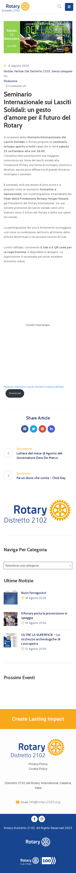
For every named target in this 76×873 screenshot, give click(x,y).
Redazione (10, 81)
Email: (40, 802)
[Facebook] (24, 429)
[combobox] (38, 565)
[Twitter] (33, 429)
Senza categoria (62, 71)
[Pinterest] (42, 429)
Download (15, 393)
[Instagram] (42, 819)
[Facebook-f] (34, 819)
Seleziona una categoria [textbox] (22, 565)
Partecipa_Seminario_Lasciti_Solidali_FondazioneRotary (34, 386)
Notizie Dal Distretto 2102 (32, 71)
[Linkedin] (51, 429)
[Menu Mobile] (69, 7)
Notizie (8, 71)
